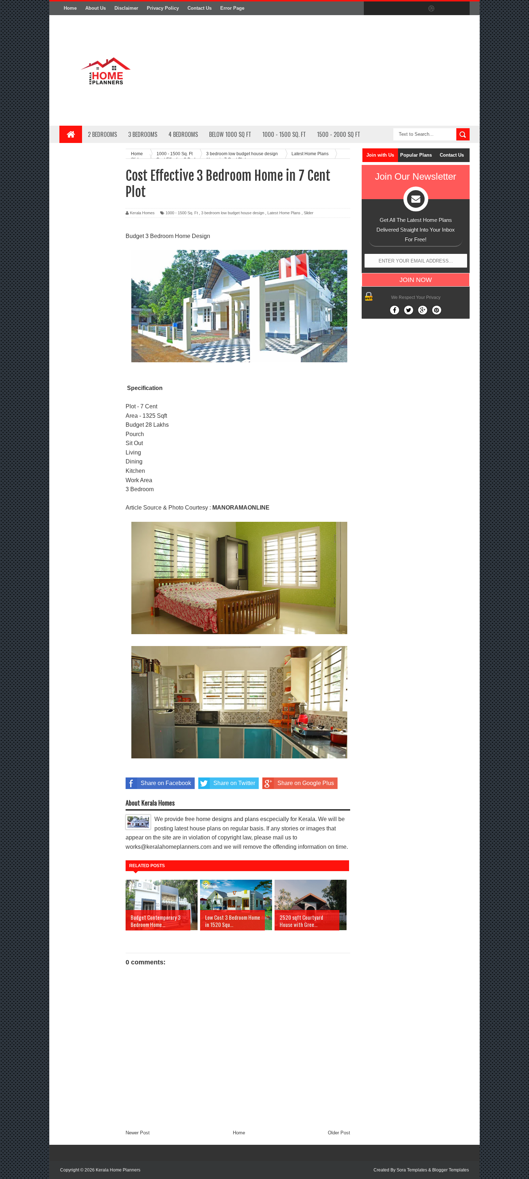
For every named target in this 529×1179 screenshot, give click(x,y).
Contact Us (199, 8)
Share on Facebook (166, 783)
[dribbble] (431, 8)
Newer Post (138, 1132)
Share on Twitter (234, 783)
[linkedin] (446, 8)
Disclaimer (126, 8)
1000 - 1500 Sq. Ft (182, 213)
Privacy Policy (163, 8)
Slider (308, 213)
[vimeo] (401, 8)
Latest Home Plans (283, 213)
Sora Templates (412, 1170)
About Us (95, 8)
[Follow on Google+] (422, 310)
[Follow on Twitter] (408, 310)
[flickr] (416, 8)
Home (70, 8)
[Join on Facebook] (394, 310)
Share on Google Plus (305, 783)
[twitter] (386, 8)
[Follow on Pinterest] (436, 310)
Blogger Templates (450, 1170)
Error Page (232, 8)
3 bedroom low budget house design (232, 213)
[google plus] (462, 8)
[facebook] (371, 8)
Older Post (339, 1132)
